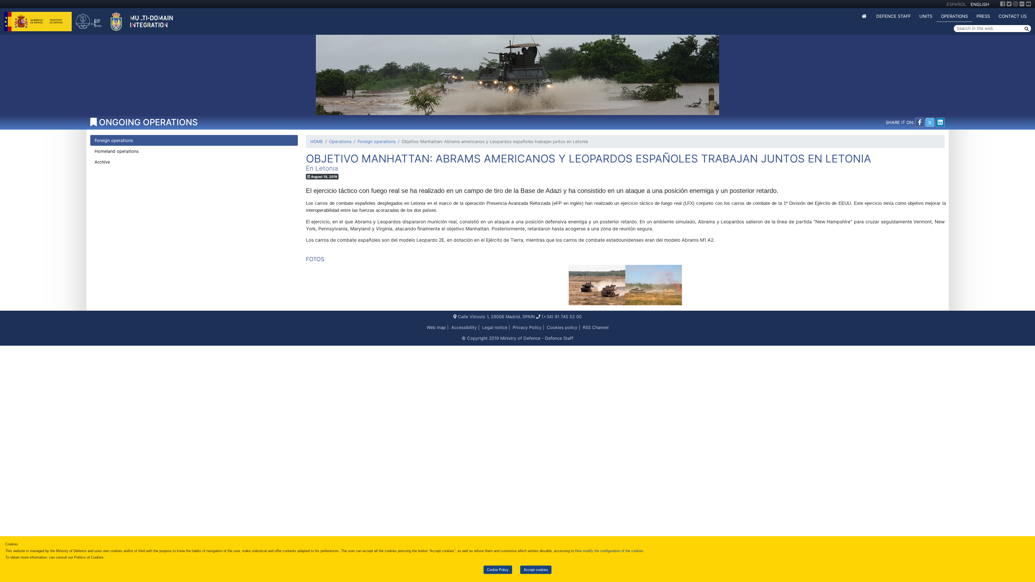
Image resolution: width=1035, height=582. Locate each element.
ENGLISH (980, 4)
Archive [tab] (102, 162)
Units (925, 16)
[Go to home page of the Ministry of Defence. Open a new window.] (38, 21)
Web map (436, 327)
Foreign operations (376, 141)
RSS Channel (596, 327)
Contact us (1013, 16)
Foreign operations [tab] (114, 140)
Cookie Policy (498, 570)
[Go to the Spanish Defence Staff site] (127, 21)
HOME (316, 141)
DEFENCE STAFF (893, 16)
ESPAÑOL (956, 4)
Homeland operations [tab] (117, 151)
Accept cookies (536, 570)
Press (983, 16)
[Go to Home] (864, 16)
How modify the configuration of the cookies (609, 551)
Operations (954, 16)
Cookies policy (562, 327)
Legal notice (494, 327)
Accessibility (464, 327)
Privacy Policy (527, 327)
